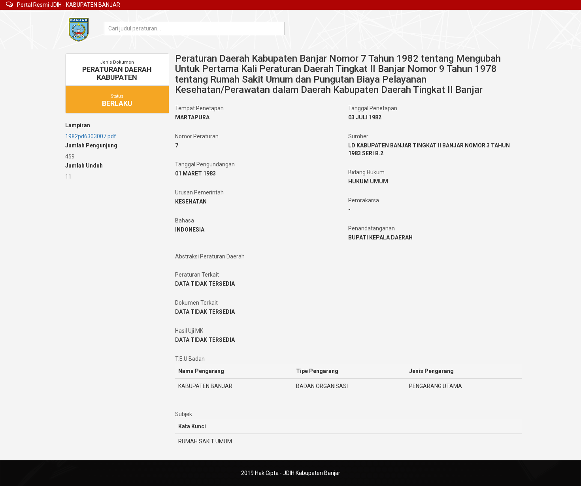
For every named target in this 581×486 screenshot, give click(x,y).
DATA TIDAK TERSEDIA (205, 284)
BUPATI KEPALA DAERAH (380, 237)
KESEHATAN (191, 201)
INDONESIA (189, 229)
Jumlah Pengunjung (91, 145)
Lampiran (77, 125)
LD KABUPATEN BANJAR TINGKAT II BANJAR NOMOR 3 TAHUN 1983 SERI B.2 (429, 149)
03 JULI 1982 (364, 117)
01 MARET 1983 (195, 173)
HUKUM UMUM (368, 181)
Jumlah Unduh (84, 165)
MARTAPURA (192, 117)
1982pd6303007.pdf (90, 136)
